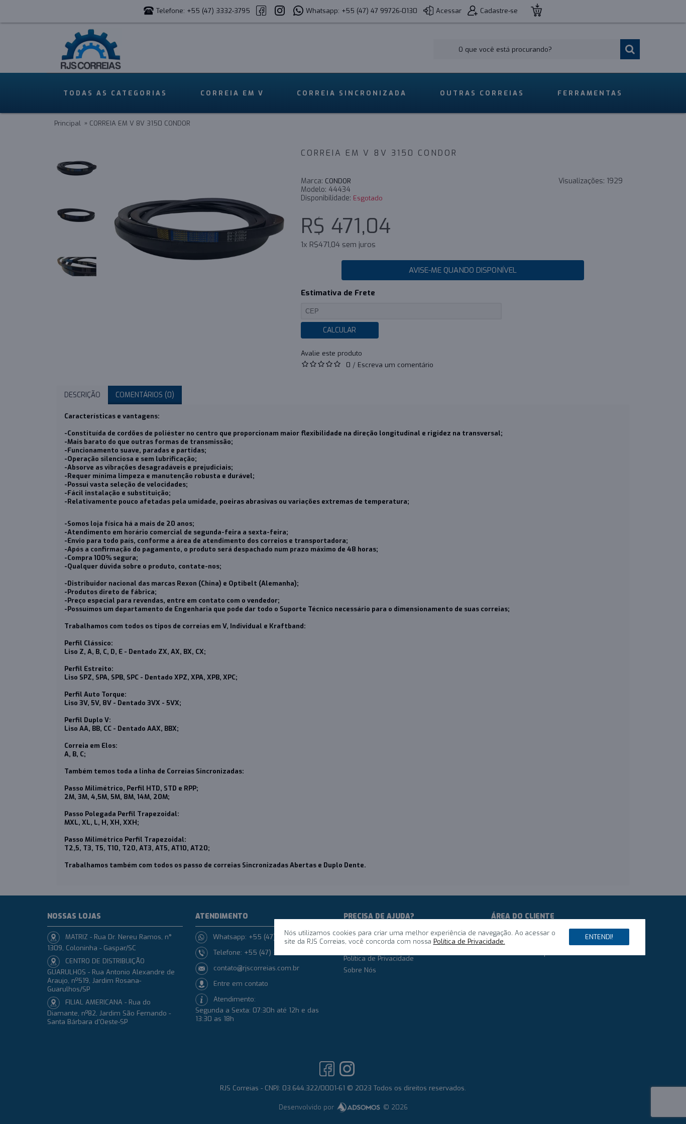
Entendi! (599, 937)
